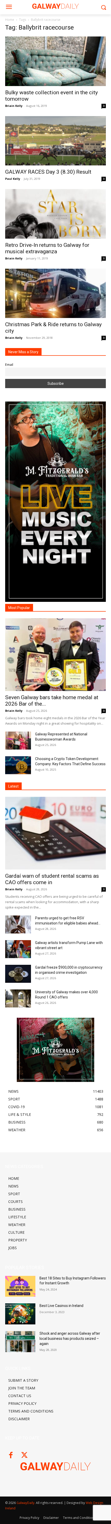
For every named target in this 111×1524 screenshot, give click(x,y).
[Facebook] (10, 1455)
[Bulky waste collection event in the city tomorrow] (55, 61)
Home (9, 19)
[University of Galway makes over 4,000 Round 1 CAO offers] (18, 998)
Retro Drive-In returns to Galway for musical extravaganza (47, 248)
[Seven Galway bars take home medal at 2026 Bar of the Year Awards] (55, 654)
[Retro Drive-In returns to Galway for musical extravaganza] (55, 214)
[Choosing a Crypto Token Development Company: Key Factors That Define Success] (18, 765)
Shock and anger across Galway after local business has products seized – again (69, 1338)
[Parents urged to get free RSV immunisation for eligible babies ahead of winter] (18, 924)
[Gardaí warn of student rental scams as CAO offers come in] (55, 833)
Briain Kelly (13, 106)
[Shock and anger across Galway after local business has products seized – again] (20, 1341)
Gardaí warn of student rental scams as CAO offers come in (52, 879)
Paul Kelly (12, 179)
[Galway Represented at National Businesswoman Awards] (18, 741)
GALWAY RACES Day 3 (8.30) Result (48, 172)
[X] (24, 1455)
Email (9, 364)
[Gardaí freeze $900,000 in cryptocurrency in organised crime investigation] (18, 974)
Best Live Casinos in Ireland (61, 1306)
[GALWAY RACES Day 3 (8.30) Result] (55, 141)
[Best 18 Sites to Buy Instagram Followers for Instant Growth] (20, 1286)
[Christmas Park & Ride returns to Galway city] (55, 293)
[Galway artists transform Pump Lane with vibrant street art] (18, 949)
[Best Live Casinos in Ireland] (20, 1313)
